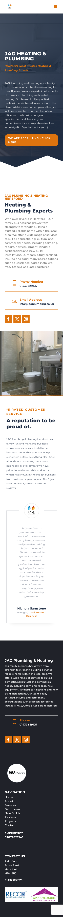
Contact (10, 825)
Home (9, 797)
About (9, 801)
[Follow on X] (17, 319)
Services (10, 805)
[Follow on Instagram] (26, 319)
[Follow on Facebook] (8, 319)
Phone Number (31, 282)
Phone (24, 720)
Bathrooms (12, 809)
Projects (10, 821)
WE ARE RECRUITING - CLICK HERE (29, 140)
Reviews (10, 817)
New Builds (12, 813)
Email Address (30, 300)
